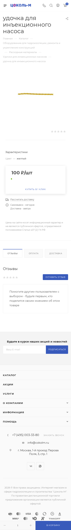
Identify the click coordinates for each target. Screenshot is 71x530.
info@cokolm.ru (38, 442)
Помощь (10, 421)
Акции (8, 384)
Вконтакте (31, 466)
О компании (13, 403)
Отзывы (12, 253)
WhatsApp (40, 466)
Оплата (34, 253)
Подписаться (57, 349)
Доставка (55, 253)
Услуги (8, 393)
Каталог (9, 375)
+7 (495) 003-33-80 (25, 435)
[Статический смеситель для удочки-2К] (35, 94)
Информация (13, 412)
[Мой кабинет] (58, 5)
